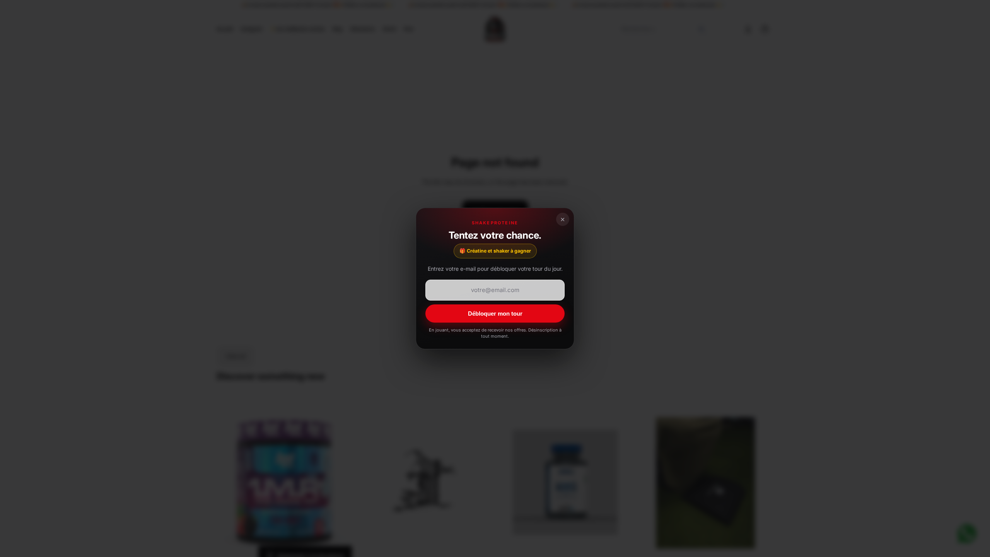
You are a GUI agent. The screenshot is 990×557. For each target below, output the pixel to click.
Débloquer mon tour (495, 313)
